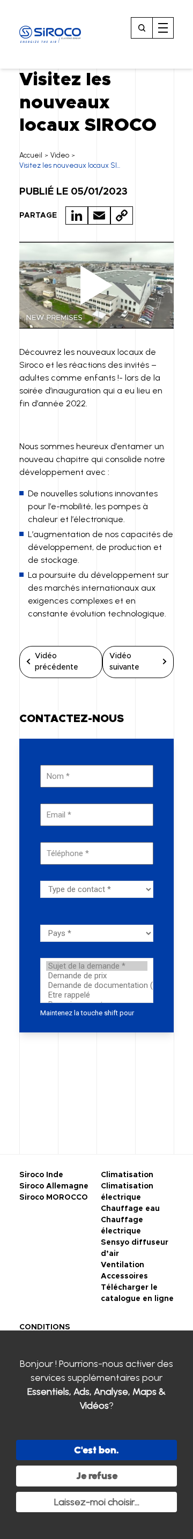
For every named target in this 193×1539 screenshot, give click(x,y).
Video (59, 155)
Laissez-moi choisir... (96, 1502)
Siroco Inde (41, 1175)
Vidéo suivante (124, 661)
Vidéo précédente (56, 661)
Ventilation (122, 1265)
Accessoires (124, 1276)
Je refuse (96, 1476)
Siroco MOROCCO (53, 1197)
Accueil (30, 155)
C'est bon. (96, 1450)
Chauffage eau (130, 1209)
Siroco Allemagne (53, 1186)
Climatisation (127, 1175)
